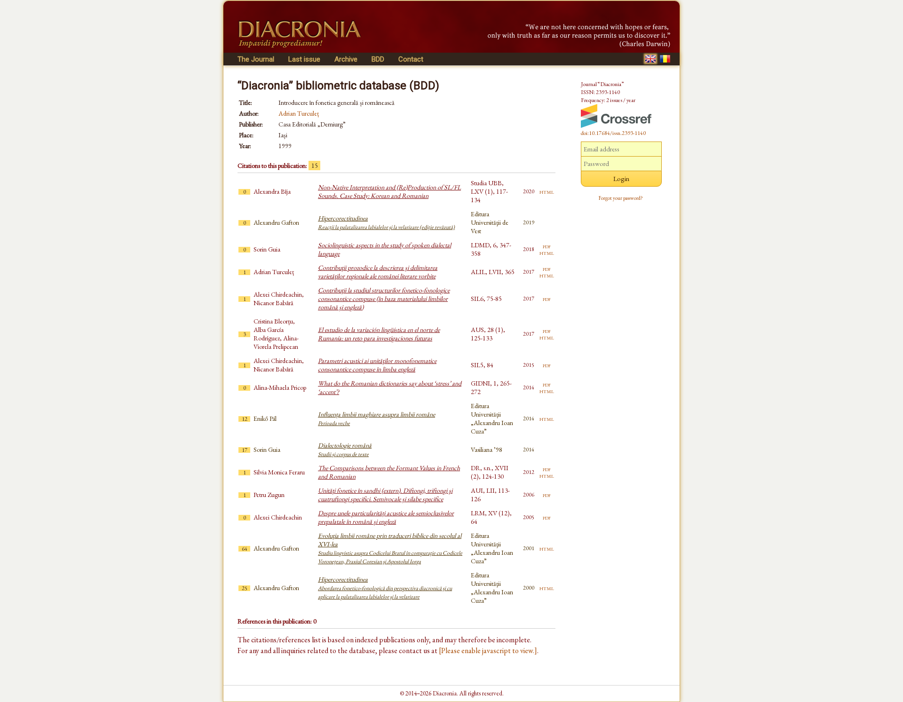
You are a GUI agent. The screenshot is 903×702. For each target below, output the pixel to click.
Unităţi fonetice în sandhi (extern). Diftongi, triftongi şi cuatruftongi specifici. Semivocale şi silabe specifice (385, 494)
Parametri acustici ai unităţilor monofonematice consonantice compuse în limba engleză (377, 364)
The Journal (256, 59)
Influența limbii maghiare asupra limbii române (376, 418)
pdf (547, 246)
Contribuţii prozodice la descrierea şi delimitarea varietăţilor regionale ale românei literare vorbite (377, 271)
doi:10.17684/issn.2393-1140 (613, 133)
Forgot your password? (621, 198)
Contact (410, 59)
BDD (378, 59)
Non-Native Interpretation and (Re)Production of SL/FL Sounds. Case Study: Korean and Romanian (389, 191)
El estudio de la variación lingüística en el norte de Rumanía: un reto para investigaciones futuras (379, 333)
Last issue (304, 59)
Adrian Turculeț (298, 113)
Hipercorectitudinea (386, 222)
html (546, 191)
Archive (345, 59)
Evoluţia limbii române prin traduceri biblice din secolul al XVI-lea (390, 548)
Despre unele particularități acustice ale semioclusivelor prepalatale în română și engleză (386, 517)
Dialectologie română (345, 449)
